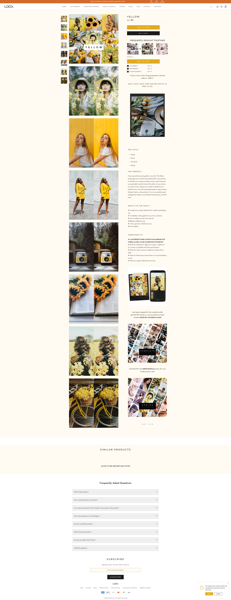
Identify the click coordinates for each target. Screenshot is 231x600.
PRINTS (122, 6)
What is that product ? (81, 492)
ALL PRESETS (75, 6)
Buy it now (143, 33)
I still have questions (80, 548)
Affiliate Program (145, 588)
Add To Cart (143, 61)
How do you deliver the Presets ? (85, 540)
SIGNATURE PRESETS (91, 6)
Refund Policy (103, 588)
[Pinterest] (152, 424)
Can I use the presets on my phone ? (86, 500)
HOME (64, 6)
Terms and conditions (130, 588)
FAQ (138, 6)
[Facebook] (147, 424)
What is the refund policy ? (82, 532)
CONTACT (147, 6)
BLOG (131, 6)
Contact (88, 588)
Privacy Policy (115, 588)
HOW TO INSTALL (109, 6)
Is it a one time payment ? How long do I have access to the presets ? (96, 508)
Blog (95, 588)
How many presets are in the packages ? (87, 516)
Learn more (208, 590)
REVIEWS (157, 6)
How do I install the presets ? (83, 524)
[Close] (228, 583)
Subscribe (115, 577)
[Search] (222, 6)
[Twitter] (150, 424)
